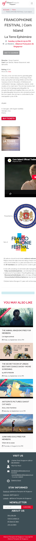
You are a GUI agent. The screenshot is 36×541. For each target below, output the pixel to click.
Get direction (15, 462)
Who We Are (12, 515)
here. (9, 71)
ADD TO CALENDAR (11, 53)
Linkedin (5, 498)
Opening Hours (16, 480)
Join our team (12, 524)
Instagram (6, 495)
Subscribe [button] (27, 507)
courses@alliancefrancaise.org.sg (22, 475)
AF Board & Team (13, 521)
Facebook (6, 491)
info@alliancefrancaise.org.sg (20, 471)
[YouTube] (17, 532)
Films (14, 10)
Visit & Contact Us (13, 518)
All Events (6, 10)
